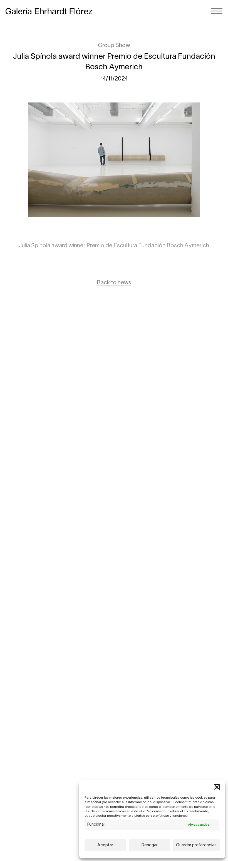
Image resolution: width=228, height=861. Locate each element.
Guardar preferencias (196, 845)
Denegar (150, 845)
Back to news (114, 282)
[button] (217, 787)
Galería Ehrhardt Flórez (49, 11)
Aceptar (105, 845)
